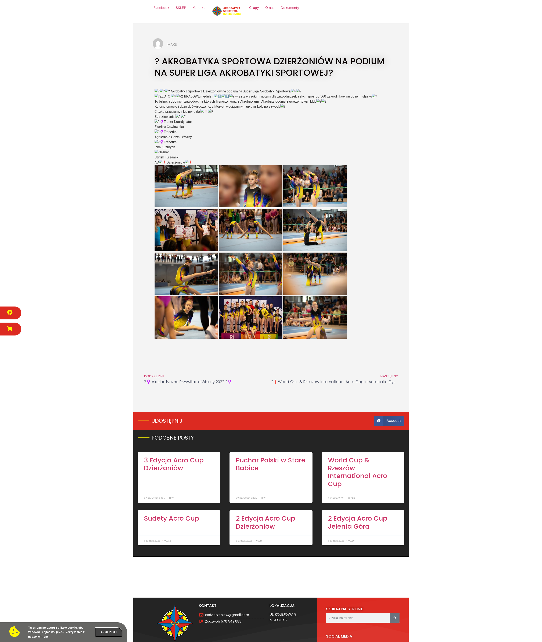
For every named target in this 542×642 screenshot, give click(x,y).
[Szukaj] (395, 618)
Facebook (161, 7)
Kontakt (198, 7)
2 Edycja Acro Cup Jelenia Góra (357, 522)
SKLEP (181, 7)
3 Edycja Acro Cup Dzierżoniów (174, 464)
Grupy (254, 7)
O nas (269, 7)
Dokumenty (290, 7)
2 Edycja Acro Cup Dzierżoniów (265, 522)
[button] (389, 421)
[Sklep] (9, 328)
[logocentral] (227, 11)
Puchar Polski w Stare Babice (270, 464)
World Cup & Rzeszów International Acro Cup (357, 471)
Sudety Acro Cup (171, 518)
